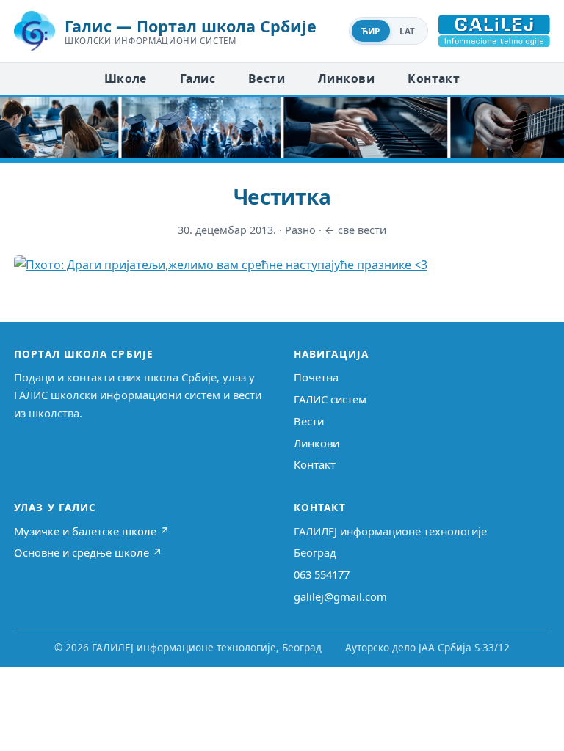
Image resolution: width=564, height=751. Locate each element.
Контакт (434, 78)
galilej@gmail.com (340, 596)
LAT (408, 31)
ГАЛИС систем (330, 399)
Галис (197, 78)
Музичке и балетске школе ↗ (92, 531)
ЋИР (370, 31)
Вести (266, 78)
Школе (125, 78)
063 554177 (322, 574)
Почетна (316, 377)
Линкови (346, 78)
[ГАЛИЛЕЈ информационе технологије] (494, 31)
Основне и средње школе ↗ (88, 552)
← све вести (355, 230)
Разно (300, 230)
